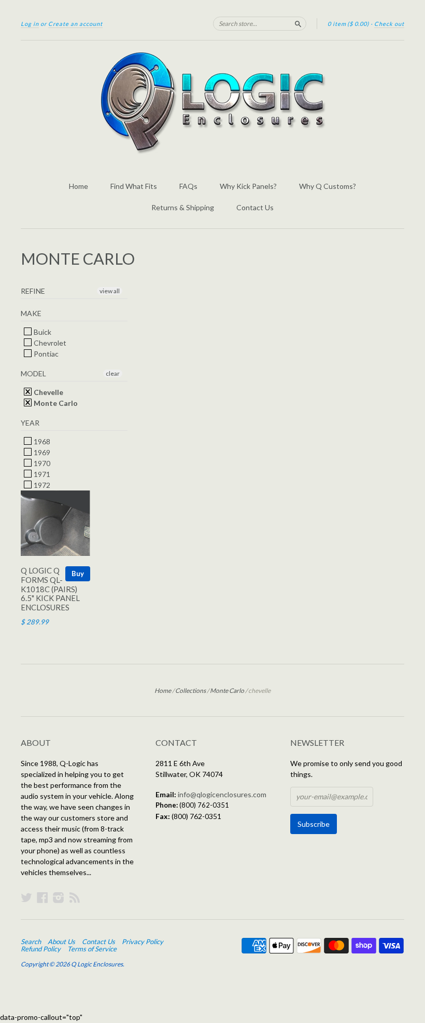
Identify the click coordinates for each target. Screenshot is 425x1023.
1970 (41, 463)
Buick (41, 332)
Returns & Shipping (182, 207)
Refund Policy (41, 948)
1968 (41, 441)
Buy (78, 573)
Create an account (75, 23)
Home (78, 186)
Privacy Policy (142, 941)
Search (31, 941)
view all (110, 291)
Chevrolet (49, 342)
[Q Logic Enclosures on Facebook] (42, 897)
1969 (41, 452)
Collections (190, 690)
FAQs (188, 186)
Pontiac (45, 353)
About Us (61, 941)
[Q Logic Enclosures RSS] (74, 897)
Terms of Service (92, 948)
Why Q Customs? (327, 186)
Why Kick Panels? (248, 186)
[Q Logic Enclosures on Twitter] (26, 897)
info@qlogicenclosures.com (222, 794)
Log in (30, 23)
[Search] (298, 23)
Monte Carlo (55, 403)
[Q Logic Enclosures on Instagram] (58, 897)
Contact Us (255, 207)
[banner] (212, 103)
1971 (41, 474)
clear (113, 373)
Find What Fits (133, 186)
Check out (389, 23)
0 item (348, 23)
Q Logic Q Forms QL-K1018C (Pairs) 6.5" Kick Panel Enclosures (50, 589)
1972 (41, 485)
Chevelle (47, 392)
